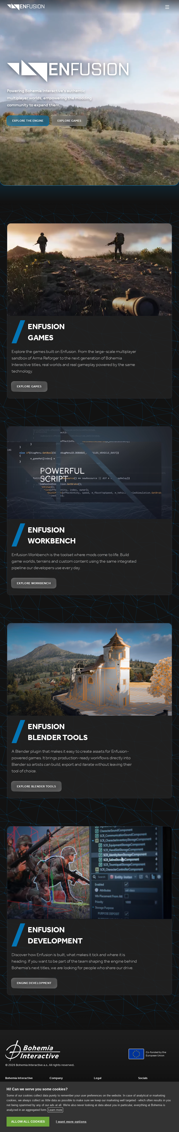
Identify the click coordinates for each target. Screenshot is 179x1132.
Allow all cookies (28, 1121)
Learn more (55, 1110)
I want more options (71, 1121)
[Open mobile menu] (167, 7)
